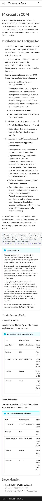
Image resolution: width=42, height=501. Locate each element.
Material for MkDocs (16, 499)
